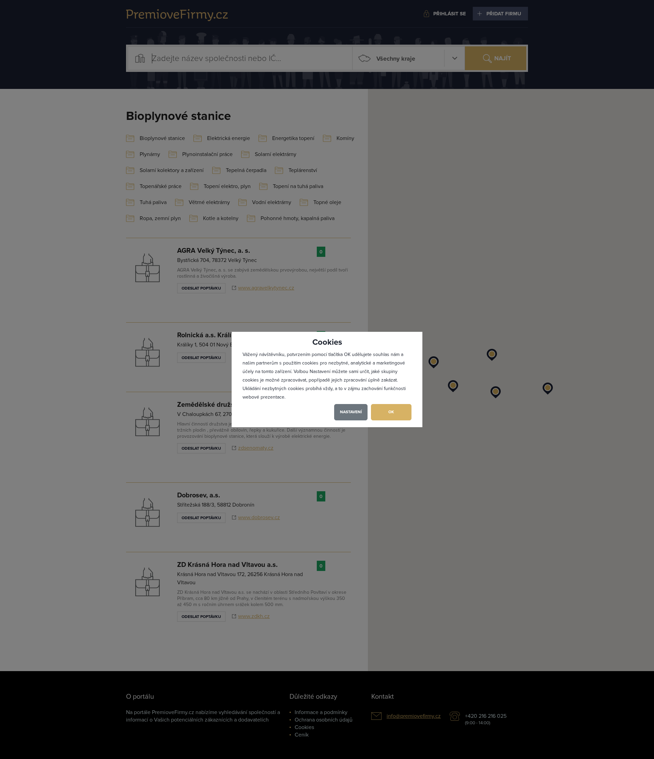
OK (391, 412)
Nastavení (351, 412)
